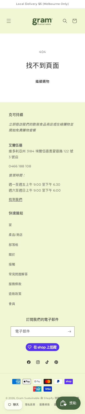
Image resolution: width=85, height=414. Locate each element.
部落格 (13, 245)
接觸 (12, 264)
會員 (12, 304)
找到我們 (15, 199)
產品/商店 (16, 235)
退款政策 (15, 294)
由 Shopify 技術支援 (53, 397)
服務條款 (15, 284)
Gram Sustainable (28, 397)
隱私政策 (30, 404)
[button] (9, 21)
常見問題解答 (18, 274)
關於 (12, 254)
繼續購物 (42, 81)
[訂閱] (69, 331)
